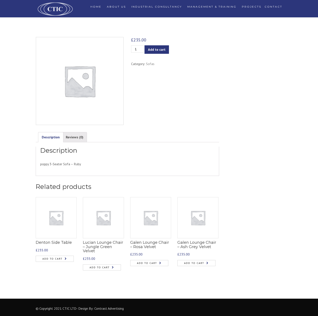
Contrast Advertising (109, 308)
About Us (116, 6)
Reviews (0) (74, 137)
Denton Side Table (54, 242)
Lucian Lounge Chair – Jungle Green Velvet (103, 247)
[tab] (50, 137)
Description (51, 137)
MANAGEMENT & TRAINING (211, 6)
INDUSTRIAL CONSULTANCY (156, 6)
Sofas (150, 64)
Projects (251, 6)
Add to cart (156, 49)
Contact (273, 6)
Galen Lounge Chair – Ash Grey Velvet (196, 244)
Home (95, 6)
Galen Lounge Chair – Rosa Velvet (149, 244)
